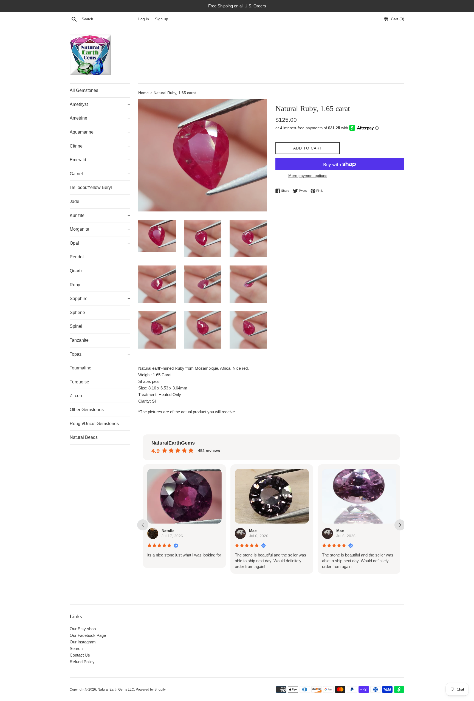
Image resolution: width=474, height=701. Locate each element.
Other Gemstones (87, 409)
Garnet (100, 173)
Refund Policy (82, 661)
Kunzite (100, 215)
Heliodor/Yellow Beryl (91, 187)
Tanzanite (79, 340)
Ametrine (100, 118)
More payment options (307, 175)
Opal (100, 243)
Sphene (77, 312)
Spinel (76, 326)
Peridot (100, 257)
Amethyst (100, 104)
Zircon (76, 395)
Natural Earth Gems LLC (116, 689)
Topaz (100, 354)
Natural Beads (84, 437)
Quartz (100, 270)
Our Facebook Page (88, 635)
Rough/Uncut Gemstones (94, 423)
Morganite (100, 229)
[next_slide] (399, 524)
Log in (143, 19)
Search (76, 648)
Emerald (100, 159)
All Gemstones (84, 90)
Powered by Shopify (151, 689)
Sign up (161, 19)
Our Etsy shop (83, 628)
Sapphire (100, 298)
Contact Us (80, 655)
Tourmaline (100, 368)
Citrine (100, 146)
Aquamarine (100, 132)
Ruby (100, 284)
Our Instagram (83, 642)
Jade (74, 201)
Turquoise (100, 382)
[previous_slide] (142, 524)
